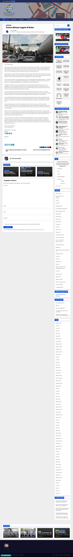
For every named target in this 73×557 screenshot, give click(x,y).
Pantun (57, 258)
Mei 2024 (57, 393)
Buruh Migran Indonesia (60, 208)
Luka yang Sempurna (60, 302)
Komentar (5, 185)
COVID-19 (57, 221)
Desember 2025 (59, 344)
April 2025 (58, 364)
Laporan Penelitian (59, 240)
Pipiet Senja (58, 295)
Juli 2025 (57, 357)
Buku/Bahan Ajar (59, 268)
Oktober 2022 (58, 443)
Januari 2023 (58, 435)
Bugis (57, 197)
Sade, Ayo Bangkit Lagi (60, 308)
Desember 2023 (59, 406)
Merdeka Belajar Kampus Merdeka (62, 250)
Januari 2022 (58, 467)
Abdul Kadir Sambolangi (64, 118)
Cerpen (57, 219)
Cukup (58, 173)
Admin (59, 85)
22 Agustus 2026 (59, 534)
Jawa (57, 200)
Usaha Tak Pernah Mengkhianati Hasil (41, 149)
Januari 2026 (58, 341)
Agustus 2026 (58, 323)
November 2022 (59, 440)
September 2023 (59, 414)
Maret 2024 (58, 399)
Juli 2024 (57, 388)
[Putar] (56, 40)
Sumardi (59, 80)
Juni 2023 (57, 422)
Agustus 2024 (58, 385)
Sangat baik (59, 168)
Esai (56, 226)
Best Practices (58, 241)
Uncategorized (58, 287)
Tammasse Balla (13, 30)
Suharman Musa (66, 61)
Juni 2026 (58, 328)
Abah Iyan (59, 89)
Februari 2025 (58, 370)
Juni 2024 (58, 391)
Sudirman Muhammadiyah (62, 114)
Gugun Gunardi (66, 85)
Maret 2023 (58, 430)
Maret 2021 (58, 493)
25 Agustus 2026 (25, 534)
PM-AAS (57, 305)
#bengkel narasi (20, 31)
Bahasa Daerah (59, 196)
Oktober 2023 (58, 412)
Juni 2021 (57, 485)
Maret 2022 (58, 461)
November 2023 (59, 409)
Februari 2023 (58, 433)
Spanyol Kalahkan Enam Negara (62, 514)
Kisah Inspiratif (8, 25)
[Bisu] (66, 40)
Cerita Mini (58, 216)
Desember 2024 (59, 375)
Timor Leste (58, 284)
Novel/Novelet (58, 253)
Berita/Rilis (58, 206)
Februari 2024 (58, 401)
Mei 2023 (57, 425)
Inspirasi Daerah (59, 234)
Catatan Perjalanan (59, 211)
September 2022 (59, 446)
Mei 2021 (57, 488)
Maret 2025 (58, 367)
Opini (57, 256)
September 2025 (59, 351)
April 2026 (58, 333)
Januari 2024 (58, 404)
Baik (58, 171)
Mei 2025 (57, 362)
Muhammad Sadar (63, 140)
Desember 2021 (59, 469)
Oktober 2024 (58, 380)
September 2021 (59, 477)
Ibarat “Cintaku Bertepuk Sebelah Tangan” (9, 173)
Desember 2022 (59, 438)
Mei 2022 (57, 456)
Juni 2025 (57, 359)
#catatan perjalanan (27, 31)
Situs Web (5, 218)
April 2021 (58, 490)
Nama (4, 205)
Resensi (57, 276)
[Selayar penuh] (68, 40)
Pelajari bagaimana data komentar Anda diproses (34, 229)
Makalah (57, 247)
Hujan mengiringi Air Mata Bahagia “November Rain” (16, 150)
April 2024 (58, 396)
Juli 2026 (57, 325)
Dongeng (57, 224)
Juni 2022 (57, 454)
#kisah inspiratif (34, 31)
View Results (62, 183)
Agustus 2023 (58, 417)
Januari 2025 (58, 372)
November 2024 (59, 378)
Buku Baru (14, 19)
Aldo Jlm (66, 77)
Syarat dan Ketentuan (32, 19)
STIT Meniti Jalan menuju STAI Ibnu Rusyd (60, 533)
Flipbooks (21, 19)
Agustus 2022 (58, 448)
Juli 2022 (57, 451)
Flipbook (57, 232)
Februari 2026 (58, 338)
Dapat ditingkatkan (61, 176)
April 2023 (58, 427)
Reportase (58, 274)
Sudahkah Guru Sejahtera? (61, 501)
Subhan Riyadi (66, 66)
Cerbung (57, 213)
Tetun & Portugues (59, 282)
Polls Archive (58, 185)
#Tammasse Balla (40, 31)
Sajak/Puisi (58, 279)
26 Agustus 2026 (8, 534)
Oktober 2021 (58, 475)
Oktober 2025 (58, 349)
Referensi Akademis (59, 266)
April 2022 (58, 459)
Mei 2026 (57, 330)
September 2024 (59, 383)
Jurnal (57, 271)
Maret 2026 (58, 336)
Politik (57, 264)
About (8, 19)
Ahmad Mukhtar (59, 98)
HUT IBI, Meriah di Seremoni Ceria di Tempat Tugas (62, 509)
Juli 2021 (57, 482)
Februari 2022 (58, 464)
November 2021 (59, 472)
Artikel (57, 193)
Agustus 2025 (58, 354)
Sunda (57, 202)
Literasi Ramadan (59, 244)
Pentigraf (57, 261)
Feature (57, 229)
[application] (62, 37)
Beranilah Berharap (43, 173)
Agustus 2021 (58, 480)
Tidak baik (59, 179)
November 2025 (59, 346)
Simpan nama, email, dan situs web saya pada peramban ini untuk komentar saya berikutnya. (22, 224)
